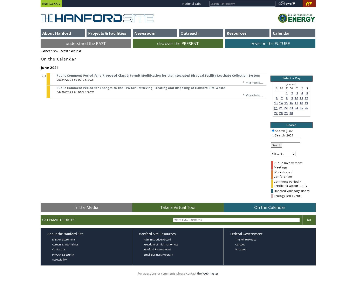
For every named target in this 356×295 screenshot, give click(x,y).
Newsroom (145, 33)
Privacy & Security (63, 254)
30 (291, 113)
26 (306, 108)
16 (291, 103)
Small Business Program (158, 254)
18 (301, 103)
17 (296, 103)
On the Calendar (269, 207)
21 (281, 108)
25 (301, 108)
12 (306, 98)
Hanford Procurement (157, 249)
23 (291, 108)
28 (281, 113)
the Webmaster (207, 273)
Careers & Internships (65, 244)
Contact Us (59, 249)
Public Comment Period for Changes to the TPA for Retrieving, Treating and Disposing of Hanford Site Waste (141, 88)
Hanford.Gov (49, 51)
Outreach (189, 33)
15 (286, 103)
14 (281, 103)
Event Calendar (71, 51)
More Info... (254, 83)
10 (296, 98)
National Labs (191, 4)
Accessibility (59, 259)
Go (309, 220)
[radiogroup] (273, 130)
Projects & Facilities (107, 33)
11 (301, 98)
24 (296, 108)
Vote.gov (240, 249)
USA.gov (240, 244)
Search (276, 145)
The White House (245, 239)
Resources (236, 33)
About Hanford (56, 33)
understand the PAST (86, 43)
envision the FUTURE (270, 43)
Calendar (281, 33)
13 (276, 103)
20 (276, 108)
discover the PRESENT (178, 43)
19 (306, 103)
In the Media (86, 207)
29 (286, 113)
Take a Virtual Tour (178, 207)
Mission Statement (63, 239)
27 (276, 113)
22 (286, 108)
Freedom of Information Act (161, 244)
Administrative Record (157, 239)
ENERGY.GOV (51, 4)
